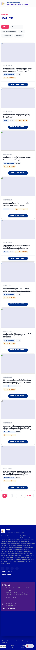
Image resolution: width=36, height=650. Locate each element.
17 (22, 496)
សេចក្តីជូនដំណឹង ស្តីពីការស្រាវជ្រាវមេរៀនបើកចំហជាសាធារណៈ (17, 335)
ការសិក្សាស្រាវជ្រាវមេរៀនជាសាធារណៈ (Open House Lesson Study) (17, 158)
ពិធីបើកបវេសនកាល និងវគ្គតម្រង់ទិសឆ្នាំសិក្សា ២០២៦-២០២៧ (16, 116)
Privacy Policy (13, 646)
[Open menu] (33, 3)
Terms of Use (23, 646)
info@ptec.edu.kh (11, 605)
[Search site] (29, 3)
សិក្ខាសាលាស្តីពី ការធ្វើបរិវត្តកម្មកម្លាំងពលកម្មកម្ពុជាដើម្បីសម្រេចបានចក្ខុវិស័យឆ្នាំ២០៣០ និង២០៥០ (16, 248)
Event (21, 31)
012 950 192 (9, 600)
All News (5, 27)
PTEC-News (19, 36)
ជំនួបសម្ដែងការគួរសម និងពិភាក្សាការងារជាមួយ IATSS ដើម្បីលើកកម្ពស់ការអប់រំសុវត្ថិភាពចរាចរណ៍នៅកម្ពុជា (17, 474)
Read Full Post (17, 84)
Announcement (17, 27)
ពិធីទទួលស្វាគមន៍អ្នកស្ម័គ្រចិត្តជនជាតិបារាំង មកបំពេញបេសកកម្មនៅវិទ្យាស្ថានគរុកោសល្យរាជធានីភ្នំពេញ (17, 383)
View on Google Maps (8, 608)
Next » (29, 496)
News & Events (6, 36)
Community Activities (9, 31)
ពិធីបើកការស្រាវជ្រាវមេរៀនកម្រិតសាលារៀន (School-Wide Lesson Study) (16, 204)
